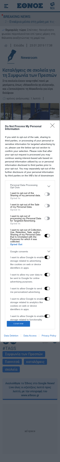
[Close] (53, 126)
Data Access (30, 335)
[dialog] (30, 231)
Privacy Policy (49, 335)
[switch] (47, 194)
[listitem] (30, 186)
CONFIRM (19, 324)
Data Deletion (11, 335)
